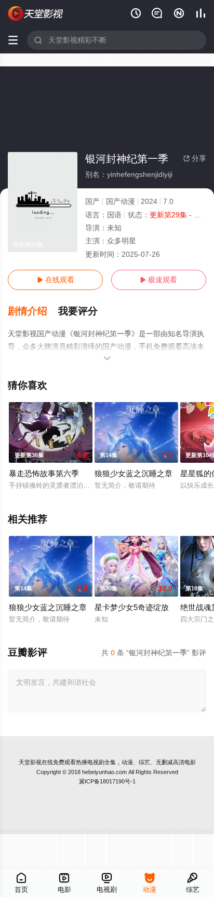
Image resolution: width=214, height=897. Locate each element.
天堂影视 (30, 762)
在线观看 (55, 279)
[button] (33, 311)
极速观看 (158, 279)
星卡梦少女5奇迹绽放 (132, 607)
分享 (194, 158)
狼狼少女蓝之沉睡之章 (133, 473)
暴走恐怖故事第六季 (44, 473)
